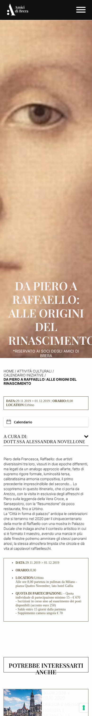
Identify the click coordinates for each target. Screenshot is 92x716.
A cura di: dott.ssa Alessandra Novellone (44, 439)
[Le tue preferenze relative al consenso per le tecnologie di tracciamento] (83, 707)
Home (9, 371)
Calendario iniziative (24, 375)
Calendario (23, 422)
